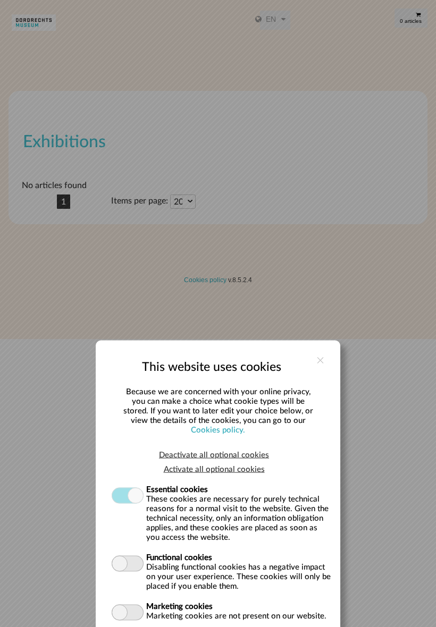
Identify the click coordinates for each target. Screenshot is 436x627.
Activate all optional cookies (214, 469)
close (320, 360)
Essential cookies (177, 489)
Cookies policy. (218, 430)
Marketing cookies (179, 606)
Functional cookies (179, 557)
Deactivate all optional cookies (214, 455)
